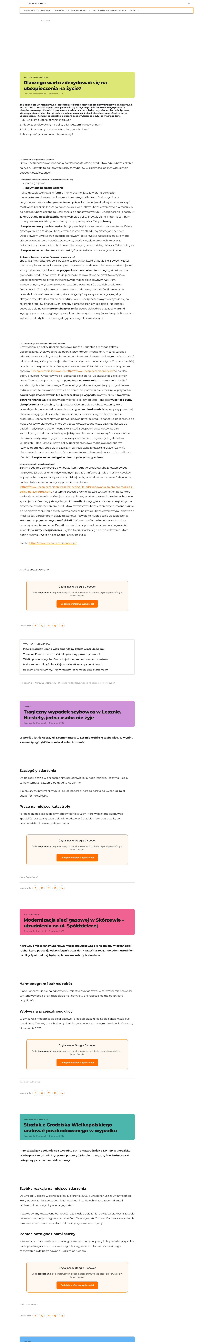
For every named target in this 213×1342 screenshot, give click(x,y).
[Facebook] (35, 625)
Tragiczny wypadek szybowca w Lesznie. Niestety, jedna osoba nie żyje (72, 714)
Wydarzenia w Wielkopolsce (109, 10)
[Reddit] (55, 625)
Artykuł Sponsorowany (45, 683)
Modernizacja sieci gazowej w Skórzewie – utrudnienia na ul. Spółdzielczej (74, 923)
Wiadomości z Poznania (37, 10)
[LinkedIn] (62, 625)
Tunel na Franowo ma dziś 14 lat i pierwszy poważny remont (61, 654)
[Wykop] (48, 625)
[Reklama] (106, 44)
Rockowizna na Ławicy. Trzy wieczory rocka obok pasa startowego (65, 669)
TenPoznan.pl (26, 683)
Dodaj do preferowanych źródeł (77, 603)
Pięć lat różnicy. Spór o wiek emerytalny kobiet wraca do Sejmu (64, 648)
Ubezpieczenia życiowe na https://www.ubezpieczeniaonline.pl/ (72, 370)
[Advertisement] (77, 147)
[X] (42, 625)
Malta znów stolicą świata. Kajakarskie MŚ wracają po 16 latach (63, 664)
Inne (132, 10)
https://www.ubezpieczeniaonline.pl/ (53, 543)
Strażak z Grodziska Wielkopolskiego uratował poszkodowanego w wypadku (70, 1127)
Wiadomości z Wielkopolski (70, 10)
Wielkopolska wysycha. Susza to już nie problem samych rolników (65, 659)
